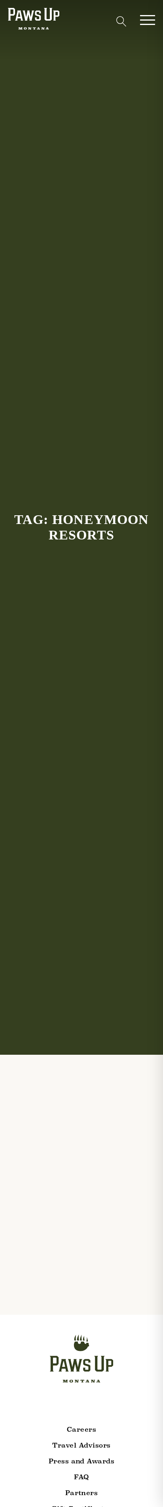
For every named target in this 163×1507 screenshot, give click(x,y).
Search (121, 21)
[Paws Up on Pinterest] (112, 1403)
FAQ (81, 1477)
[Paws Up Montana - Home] (33, 20)
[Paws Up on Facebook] (71, 1403)
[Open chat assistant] (144, 1488)
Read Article (31, 1365)
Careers (81, 1429)
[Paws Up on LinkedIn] (92, 1403)
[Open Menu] (147, 20)
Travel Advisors (81, 1445)
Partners (81, 1493)
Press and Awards (82, 1461)
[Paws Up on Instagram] (51, 1403)
